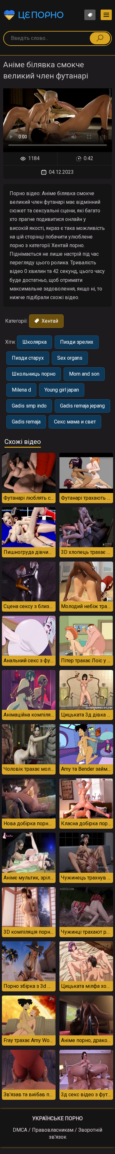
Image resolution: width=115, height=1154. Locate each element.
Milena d (21, 390)
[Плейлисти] (90, 15)
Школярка (34, 342)
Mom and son (84, 374)
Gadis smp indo (29, 406)
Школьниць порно (34, 374)
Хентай (49, 321)
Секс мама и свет (75, 422)
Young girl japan (61, 390)
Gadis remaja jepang (82, 406)
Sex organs (69, 358)
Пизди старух (28, 358)
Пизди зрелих (76, 342)
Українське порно (57, 1118)
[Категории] (106, 15)
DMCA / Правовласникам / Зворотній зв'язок (57, 1133)
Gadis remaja (26, 422)
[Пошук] (100, 38)
